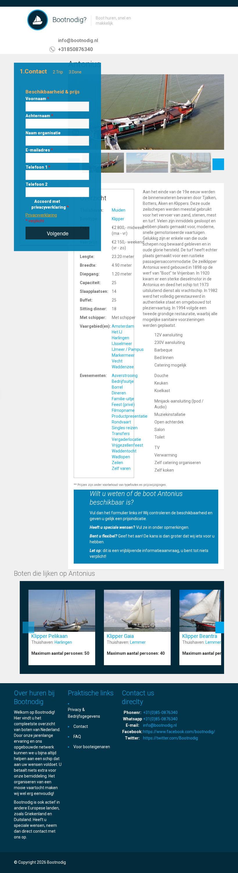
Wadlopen (121, 456)
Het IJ (117, 332)
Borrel (117, 387)
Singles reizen (125, 427)
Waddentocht (124, 451)
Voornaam (37, 98)
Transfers (121, 433)
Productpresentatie (129, 416)
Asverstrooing (125, 375)
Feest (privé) (123, 404)
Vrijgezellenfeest (127, 445)
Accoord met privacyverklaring (50, 204)
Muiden (118, 210)
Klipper (118, 219)
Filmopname (123, 410)
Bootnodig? (69, 20)
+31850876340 (75, 49)
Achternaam (39, 115)
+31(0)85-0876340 (160, 712)
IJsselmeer (122, 343)
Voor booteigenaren (91, 746)
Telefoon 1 (38, 167)
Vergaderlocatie (126, 439)
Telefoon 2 (36, 184)
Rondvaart (121, 422)
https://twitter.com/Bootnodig (170, 738)
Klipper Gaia (120, 636)
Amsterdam (123, 326)
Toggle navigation (19, 20)
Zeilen (117, 462)
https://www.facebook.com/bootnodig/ (179, 731)
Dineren (119, 393)
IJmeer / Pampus (128, 349)
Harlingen (120, 338)
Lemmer (138, 642)
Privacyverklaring (41, 215)
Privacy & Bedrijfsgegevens (84, 713)
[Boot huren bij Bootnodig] (37, 19)
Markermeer (123, 355)
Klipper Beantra (199, 636)
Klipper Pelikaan (49, 636)
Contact (80, 726)
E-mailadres (39, 150)
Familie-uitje (123, 398)
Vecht (117, 361)
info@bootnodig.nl (78, 40)
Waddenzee (123, 367)
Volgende (57, 233)
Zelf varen (121, 468)
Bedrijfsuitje (123, 381)
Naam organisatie (43, 133)
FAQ (77, 736)
